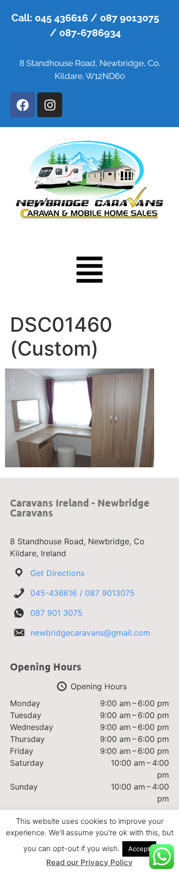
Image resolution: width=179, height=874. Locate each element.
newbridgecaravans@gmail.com (90, 633)
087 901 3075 (56, 613)
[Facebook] (22, 104)
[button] (89, 271)
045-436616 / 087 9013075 (82, 593)
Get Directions (57, 573)
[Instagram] (49, 104)
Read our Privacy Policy (89, 862)
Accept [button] (139, 849)
